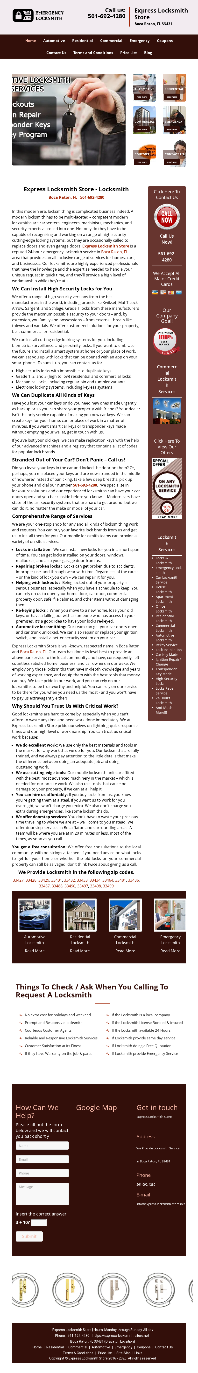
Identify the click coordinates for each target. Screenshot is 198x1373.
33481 (120, 880)
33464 (107, 880)
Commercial (111, 40)
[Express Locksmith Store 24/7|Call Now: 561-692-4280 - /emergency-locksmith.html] (170, 914)
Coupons (165, 40)
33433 (82, 880)
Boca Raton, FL (63, 197)
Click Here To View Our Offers (167, 446)
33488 (57, 886)
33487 (44, 886)
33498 (95, 886)
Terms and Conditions (93, 52)
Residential (82, 40)
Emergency (140, 40)
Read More (35, 951)
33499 (108, 886)
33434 (95, 880)
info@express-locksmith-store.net (160, 1204)
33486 (133, 880)
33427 (18, 880)
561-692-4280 (107, 16)
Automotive (54, 40)
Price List (128, 52)
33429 (43, 880)
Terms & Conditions (78, 1353)
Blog (148, 52)
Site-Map (123, 1353)
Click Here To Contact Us (167, 194)
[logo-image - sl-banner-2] (69, 119)
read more (142, 96)
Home (30, 40)
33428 (31, 880)
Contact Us (56, 52)
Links (138, 1353)
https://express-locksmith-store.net (120, 1336)
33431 (56, 880)
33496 (69, 886)
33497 (82, 886)
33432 (69, 880)
